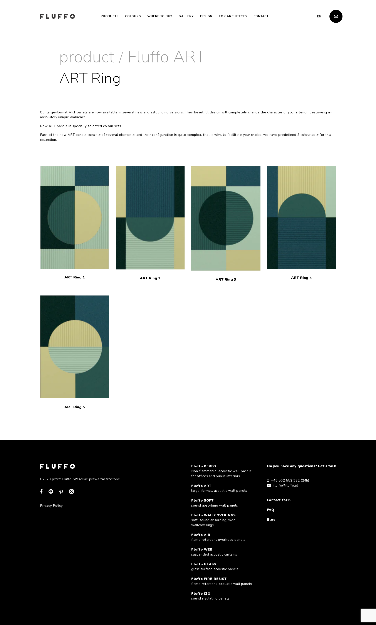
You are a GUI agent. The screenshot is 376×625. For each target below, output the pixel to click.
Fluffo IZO (210, 596)
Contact (261, 16)
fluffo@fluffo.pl (285, 485)
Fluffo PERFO (221, 471)
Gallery (186, 16)
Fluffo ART (166, 57)
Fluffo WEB (214, 552)
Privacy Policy (51, 506)
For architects (233, 16)
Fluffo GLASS (215, 566)
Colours (133, 16)
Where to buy (159, 16)
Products (110, 16)
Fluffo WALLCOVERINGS (214, 520)
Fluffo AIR (218, 537)
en (319, 16)
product (86, 57)
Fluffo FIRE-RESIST (221, 581)
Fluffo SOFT (214, 503)
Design (206, 16)
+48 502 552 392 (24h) (290, 480)
